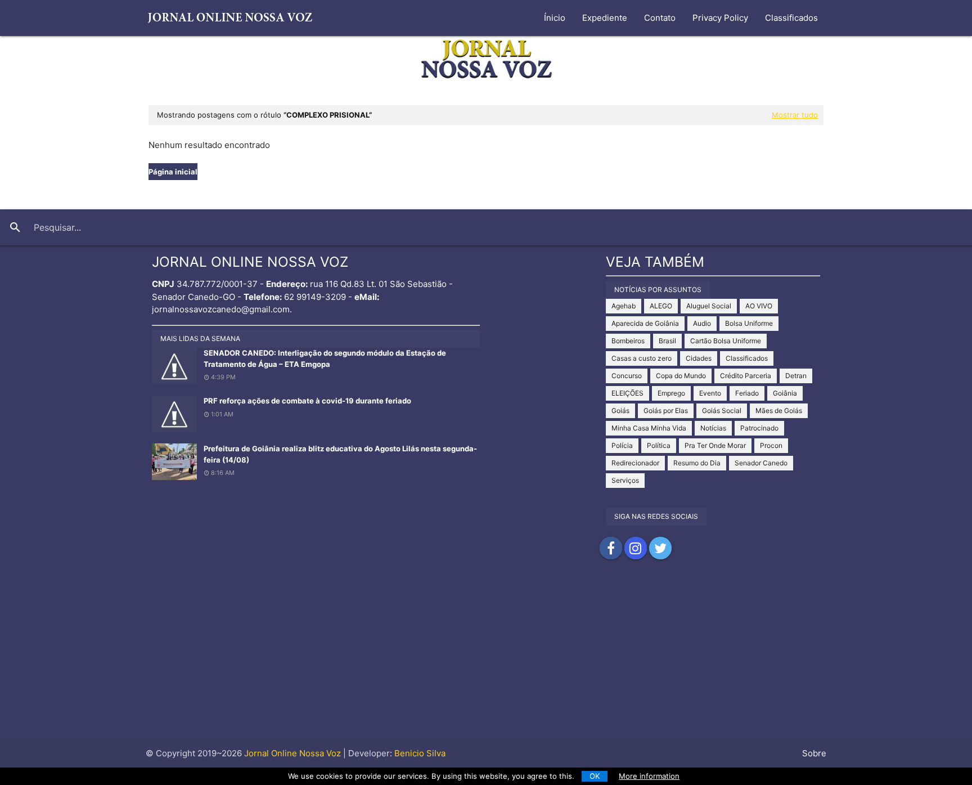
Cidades (699, 358)
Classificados (791, 17)
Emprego (671, 393)
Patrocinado (759, 428)
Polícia (622, 445)
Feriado (747, 393)
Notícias (713, 428)
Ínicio (554, 17)
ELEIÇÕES (627, 393)
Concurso (626, 375)
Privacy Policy (720, 17)
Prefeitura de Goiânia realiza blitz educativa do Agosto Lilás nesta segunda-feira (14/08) (340, 454)
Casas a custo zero (641, 358)
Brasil (667, 341)
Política (658, 445)
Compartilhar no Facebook (611, 548)
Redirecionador (635, 463)
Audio (702, 323)
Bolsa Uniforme (749, 323)
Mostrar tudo (795, 114)
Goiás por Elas (666, 410)
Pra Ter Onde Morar (715, 445)
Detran (796, 375)
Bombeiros (628, 341)
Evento (710, 393)
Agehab (623, 306)
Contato (660, 17)
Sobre (814, 753)
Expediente (604, 17)
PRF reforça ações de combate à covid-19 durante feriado (307, 400)
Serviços (625, 480)
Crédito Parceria (745, 375)
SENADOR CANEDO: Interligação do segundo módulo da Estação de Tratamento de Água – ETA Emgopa (325, 358)
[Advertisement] (486, 660)
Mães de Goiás (778, 410)
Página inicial (172, 171)
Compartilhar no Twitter (660, 548)
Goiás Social (721, 410)
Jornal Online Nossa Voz (291, 753)
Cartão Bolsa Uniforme (725, 341)
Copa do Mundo (681, 375)
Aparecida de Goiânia (645, 323)
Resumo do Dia (697, 463)
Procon (771, 445)
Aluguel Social (708, 306)
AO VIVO (758, 306)
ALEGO (661, 306)
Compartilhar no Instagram (635, 548)
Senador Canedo (761, 463)
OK (595, 775)
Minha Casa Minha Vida (648, 428)
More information (649, 775)
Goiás (620, 410)
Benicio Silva (420, 753)
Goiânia (785, 393)
